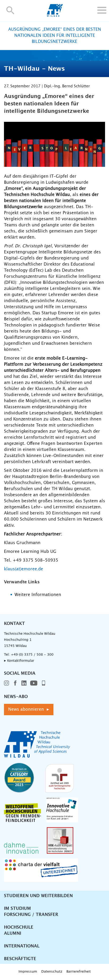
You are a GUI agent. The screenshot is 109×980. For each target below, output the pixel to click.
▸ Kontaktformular (19, 661)
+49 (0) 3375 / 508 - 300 (32, 654)
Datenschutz (51, 971)
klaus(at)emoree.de (23, 569)
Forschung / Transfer (31, 914)
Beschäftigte (20, 959)
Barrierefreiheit (78, 971)
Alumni (12, 933)
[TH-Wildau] (54, 15)
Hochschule (18, 927)
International (21, 946)
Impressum (28, 971)
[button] (10, 10)
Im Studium (17, 908)
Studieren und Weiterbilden (38, 896)
